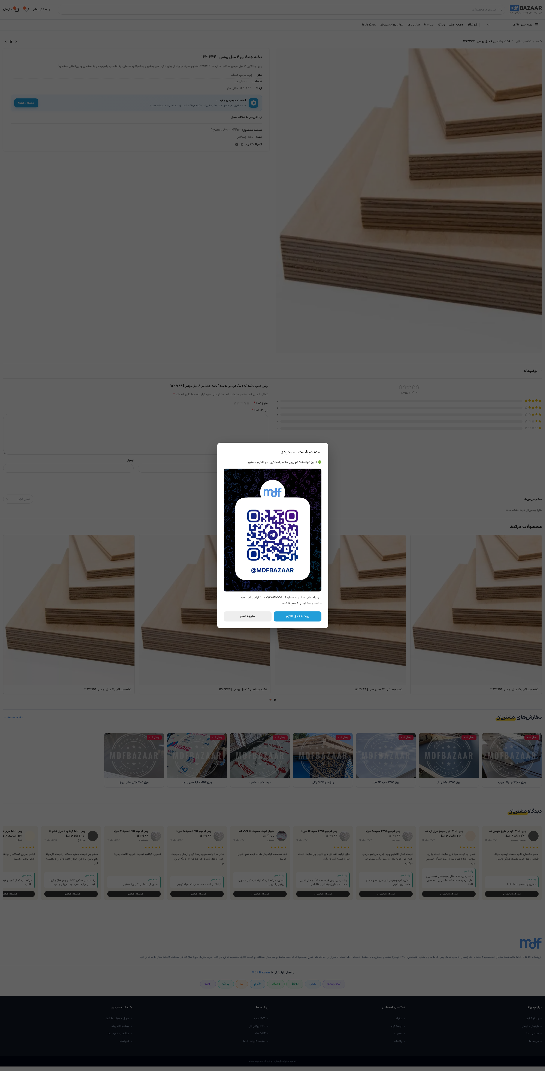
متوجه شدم (247, 616)
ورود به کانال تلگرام (297, 616)
